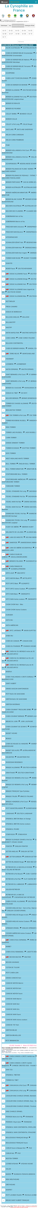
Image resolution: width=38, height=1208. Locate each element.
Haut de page (3, 1205)
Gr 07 (11, 34)
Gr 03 (17, 30)
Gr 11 (4, 37)
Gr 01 (4, 30)
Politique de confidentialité (31, 1205)
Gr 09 (24, 34)
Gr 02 (11, 30)
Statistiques (4, 25)
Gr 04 (24, 30)
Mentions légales (21, 1205)
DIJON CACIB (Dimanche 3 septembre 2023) (14, 21)
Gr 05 (30, 30)
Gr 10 (30, 34)
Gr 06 (4, 34)
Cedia (8, 1205)
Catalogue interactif (18, 25)
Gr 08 (17, 34)
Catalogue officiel (29, 25)
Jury (9, 25)
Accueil (5, 2)
